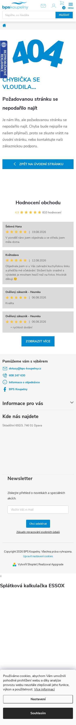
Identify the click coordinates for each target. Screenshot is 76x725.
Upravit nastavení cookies (38, 556)
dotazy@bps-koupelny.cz (25, 368)
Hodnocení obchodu (38, 202)
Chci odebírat (38, 523)
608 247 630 (17, 375)
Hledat (64, 15)
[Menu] (70, 5)
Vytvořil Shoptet (27, 564)
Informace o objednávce (24, 382)
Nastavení (38, 699)
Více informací (44, 689)
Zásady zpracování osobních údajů (38, 532)
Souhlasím (38, 713)
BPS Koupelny (18, 389)
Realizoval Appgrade (51, 564)
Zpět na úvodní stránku (41, 164)
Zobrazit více (38, 341)
